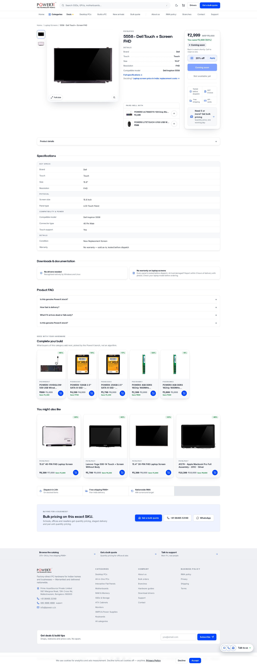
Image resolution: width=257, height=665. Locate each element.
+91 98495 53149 (179, 518)
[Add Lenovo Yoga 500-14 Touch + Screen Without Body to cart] (122, 472)
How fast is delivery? (128, 307)
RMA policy (171, 14)
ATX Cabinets (101, 602)
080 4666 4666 (47, 603)
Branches (186, 14)
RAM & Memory (102, 593)
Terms (184, 588)
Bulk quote (135, 14)
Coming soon (202, 67)
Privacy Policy (153, 660)
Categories (57, 14)
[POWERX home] (46, 5)
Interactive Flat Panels (105, 583)
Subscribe (205, 637)
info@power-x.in (48, 607)
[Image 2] (41, 44)
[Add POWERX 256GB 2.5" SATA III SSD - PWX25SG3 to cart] (122, 393)
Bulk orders (143, 579)
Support (214, 14)
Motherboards (101, 588)
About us (156, 14)
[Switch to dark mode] (177, 5)
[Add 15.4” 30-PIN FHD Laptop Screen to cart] (168, 472)
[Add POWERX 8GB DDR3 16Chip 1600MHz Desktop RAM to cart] (184, 393)
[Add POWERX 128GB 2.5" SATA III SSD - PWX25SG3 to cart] (91, 393)
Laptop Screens (51, 25)
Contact (201, 14)
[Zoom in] (83, 66)
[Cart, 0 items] (183, 5)
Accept (195, 660)
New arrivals (118, 14)
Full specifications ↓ (132, 75)
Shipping (185, 583)
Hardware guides (146, 588)
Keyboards (100, 616)
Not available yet (202, 76)
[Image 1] (41, 34)
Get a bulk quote (210, 5)
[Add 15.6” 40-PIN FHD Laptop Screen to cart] (75, 472)
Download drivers (146, 593)
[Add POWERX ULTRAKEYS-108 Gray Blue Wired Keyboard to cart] (174, 113)
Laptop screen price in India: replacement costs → (156, 78)
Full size (57, 97)
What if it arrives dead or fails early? (128, 315)
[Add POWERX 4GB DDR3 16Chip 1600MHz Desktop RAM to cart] (153, 393)
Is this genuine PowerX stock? (128, 299)
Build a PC (102, 14)
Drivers (193, 5)
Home (41, 14)
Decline (181, 660)
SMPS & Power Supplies (106, 612)
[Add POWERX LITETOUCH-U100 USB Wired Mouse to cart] (174, 124)
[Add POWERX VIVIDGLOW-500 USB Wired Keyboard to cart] (60, 393)
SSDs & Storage (102, 598)
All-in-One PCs (102, 579)
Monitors (99, 607)
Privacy (184, 579)
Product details (128, 141)
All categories (101, 621)
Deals (69, 14)
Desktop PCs (85, 14)
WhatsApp (205, 518)
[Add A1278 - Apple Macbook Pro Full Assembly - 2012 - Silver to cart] (215, 472)
